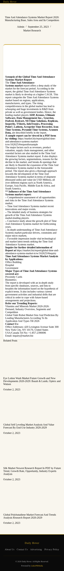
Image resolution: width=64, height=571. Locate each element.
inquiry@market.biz (23, 335)
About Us (9, 549)
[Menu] (59, 1)
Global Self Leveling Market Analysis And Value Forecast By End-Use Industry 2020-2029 (28, 426)
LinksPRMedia (37, 565)
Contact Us (22, 549)
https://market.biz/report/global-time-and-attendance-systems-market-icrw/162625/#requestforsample (30, 141)
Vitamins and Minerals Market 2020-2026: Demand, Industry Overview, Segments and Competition (28, 309)
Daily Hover (10, 1)
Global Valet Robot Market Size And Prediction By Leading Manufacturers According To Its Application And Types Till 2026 (31, 318)
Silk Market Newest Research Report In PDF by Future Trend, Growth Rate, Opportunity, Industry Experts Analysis (32, 471)
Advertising (36, 549)
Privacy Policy (51, 549)
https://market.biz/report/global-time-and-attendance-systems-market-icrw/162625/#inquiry (32, 252)
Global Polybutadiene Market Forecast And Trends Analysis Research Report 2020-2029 (29, 516)
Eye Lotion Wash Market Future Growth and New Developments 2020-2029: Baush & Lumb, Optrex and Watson (32, 381)
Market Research (32, 30)
